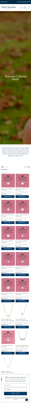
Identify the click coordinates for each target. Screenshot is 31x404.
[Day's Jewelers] (9, 7)
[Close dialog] (27, 375)
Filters (26, 167)
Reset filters (4, 169)
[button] (21, 7)
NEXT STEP (15, 393)
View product (8, 196)
